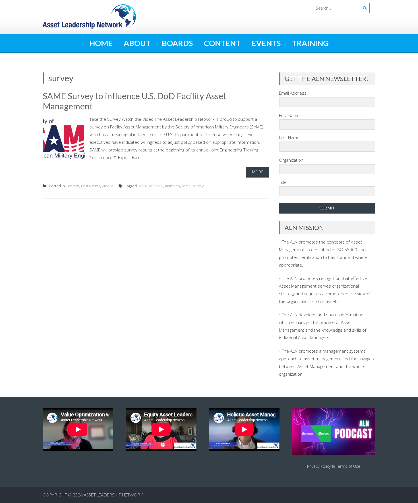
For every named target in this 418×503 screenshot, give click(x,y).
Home (101, 43)
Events (266, 43)
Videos (107, 185)
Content (222, 43)
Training (310, 43)
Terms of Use (348, 466)
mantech (172, 185)
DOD (142, 185)
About (137, 43)
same (186, 185)
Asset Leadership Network (113, 494)
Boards (177, 43)
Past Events (90, 185)
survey (198, 185)
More (257, 171)
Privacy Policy (319, 466)
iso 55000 (155, 185)
